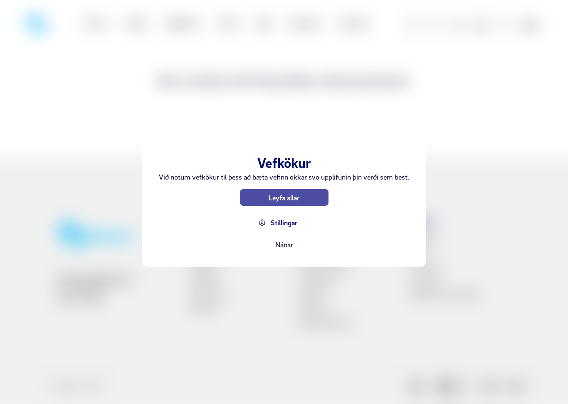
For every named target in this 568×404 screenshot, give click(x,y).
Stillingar (284, 222)
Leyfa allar (284, 197)
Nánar (284, 244)
